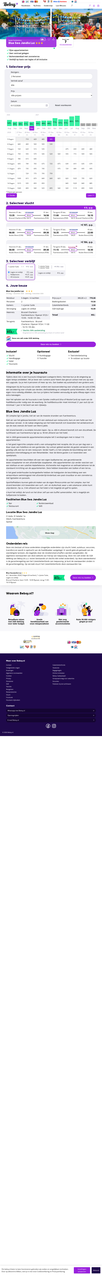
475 (67, 149)
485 (43, 139)
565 (91, 154)
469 (27, 144)
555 (27, 154)
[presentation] (4, 25)
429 (35, 139)
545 (43, 154)
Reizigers (15, 72)
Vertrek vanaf (17, 81)
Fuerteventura (17, 40)
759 (19, 154)
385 (51, 139)
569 (35, 144)
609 (83, 149)
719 (27, 139)
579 (35, 154)
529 (51, 154)
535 (43, 149)
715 (75, 154)
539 (51, 144)
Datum (14, 101)
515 (35, 149)
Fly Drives (37, 5)
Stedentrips (48, 5)
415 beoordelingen (66, 44)
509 (43, 144)
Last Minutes (61, 5)
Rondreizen (26, 5)
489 (91, 149)
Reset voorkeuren (63, 105)
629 (27, 149)
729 (19, 149)
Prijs (13, 91)
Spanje (10, 40)
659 (75, 149)
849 (19, 144)
